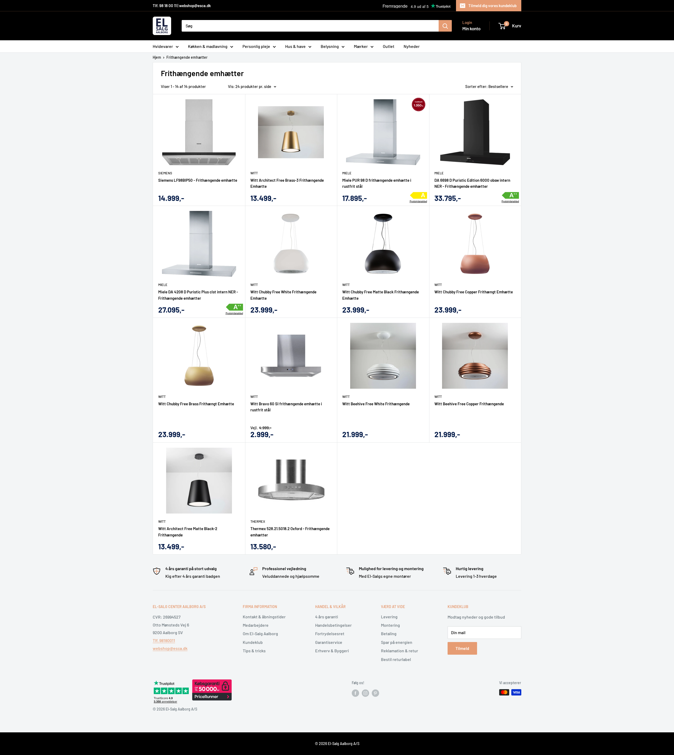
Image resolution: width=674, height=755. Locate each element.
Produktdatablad (418, 201)
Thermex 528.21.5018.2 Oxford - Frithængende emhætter (290, 531)
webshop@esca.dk (170, 648)
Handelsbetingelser (333, 625)
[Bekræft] (445, 26)
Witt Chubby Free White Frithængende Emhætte (283, 294)
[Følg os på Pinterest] (375, 693)
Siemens (165, 173)
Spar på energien (396, 642)
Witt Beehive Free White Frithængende (376, 403)
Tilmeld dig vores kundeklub (492, 5)
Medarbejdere (256, 625)
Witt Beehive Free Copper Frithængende (469, 403)
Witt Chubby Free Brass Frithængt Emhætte (196, 403)
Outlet (388, 46)
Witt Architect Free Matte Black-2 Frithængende (187, 531)
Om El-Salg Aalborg (260, 633)
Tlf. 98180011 (164, 640)
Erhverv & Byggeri (332, 650)
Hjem (157, 57)
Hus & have (295, 46)
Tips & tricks (254, 650)
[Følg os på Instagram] (365, 693)
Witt (254, 173)
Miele (346, 173)
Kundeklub (253, 642)
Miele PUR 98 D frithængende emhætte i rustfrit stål (376, 183)
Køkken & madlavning (207, 46)
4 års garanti (326, 616)
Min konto (471, 28)
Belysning (330, 46)
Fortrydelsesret (329, 633)
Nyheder (412, 46)
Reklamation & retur (399, 650)
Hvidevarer (163, 46)
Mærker (361, 46)
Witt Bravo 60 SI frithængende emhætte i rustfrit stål (286, 406)
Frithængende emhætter (186, 57)
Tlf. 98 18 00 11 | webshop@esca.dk (182, 5)
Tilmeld (462, 648)
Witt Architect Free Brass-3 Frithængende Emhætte (287, 183)
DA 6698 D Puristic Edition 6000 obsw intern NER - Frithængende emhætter (472, 183)
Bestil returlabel (396, 659)
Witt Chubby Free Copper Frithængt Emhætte (473, 291)
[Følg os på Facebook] (355, 693)
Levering (389, 616)
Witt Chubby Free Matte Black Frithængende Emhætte (380, 294)
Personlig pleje (256, 46)
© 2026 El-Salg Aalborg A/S (337, 743)
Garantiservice (328, 642)
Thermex (257, 521)
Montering (390, 625)
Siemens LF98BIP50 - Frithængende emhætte (197, 180)
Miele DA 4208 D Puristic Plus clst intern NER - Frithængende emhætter (198, 294)
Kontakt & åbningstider (264, 616)
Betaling (389, 633)
